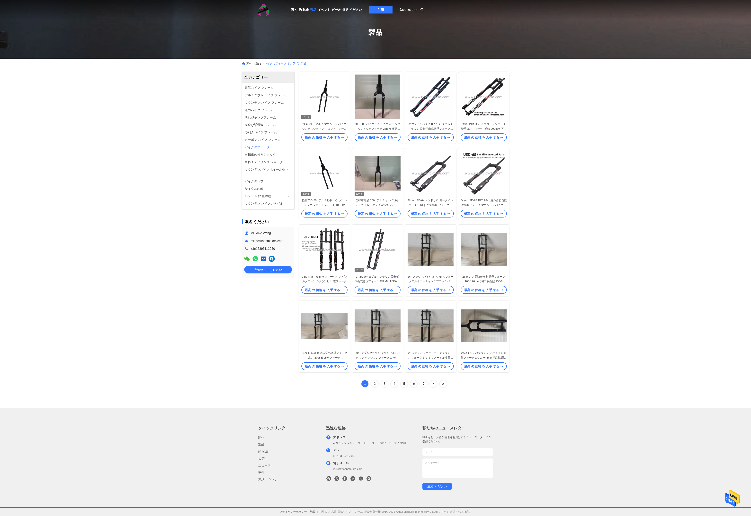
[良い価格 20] (431, 325)
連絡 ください (352, 9)
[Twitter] (337, 479)
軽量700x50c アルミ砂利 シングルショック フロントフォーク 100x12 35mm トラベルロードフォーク (324, 205)
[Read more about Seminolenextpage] (433, 383)
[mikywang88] (271, 258)
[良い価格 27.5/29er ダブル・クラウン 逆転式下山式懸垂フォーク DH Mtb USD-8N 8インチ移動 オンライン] (378, 249)
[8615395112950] (361, 479)
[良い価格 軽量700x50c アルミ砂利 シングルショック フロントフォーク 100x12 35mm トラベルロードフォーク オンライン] (324, 173)
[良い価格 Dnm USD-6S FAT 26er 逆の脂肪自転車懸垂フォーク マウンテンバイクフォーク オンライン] (484, 173)
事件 (261, 472)
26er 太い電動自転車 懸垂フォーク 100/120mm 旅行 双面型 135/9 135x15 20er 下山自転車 (483, 281)
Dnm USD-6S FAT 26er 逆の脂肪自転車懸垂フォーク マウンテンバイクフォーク (484, 205)
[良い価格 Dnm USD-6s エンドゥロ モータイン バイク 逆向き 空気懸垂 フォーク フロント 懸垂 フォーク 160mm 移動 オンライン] (431, 173)
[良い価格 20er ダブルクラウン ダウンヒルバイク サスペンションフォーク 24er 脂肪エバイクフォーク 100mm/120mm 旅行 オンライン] (378, 325)
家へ (294, 9)
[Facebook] (345, 479)
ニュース (264, 465)
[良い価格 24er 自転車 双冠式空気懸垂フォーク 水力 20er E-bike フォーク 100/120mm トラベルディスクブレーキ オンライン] (324, 325)
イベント (324, 9)
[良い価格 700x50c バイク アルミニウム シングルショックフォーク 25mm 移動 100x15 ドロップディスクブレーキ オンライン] (378, 96)
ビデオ (336, 9)
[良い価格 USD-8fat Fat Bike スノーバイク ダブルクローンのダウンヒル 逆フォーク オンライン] (324, 249)
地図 (312, 511)
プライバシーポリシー (293, 511)
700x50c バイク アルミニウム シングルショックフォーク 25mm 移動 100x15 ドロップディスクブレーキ (377, 128)
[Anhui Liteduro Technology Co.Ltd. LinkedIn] (353, 479)
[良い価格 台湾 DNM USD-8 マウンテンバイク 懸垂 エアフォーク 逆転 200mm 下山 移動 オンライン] (484, 96)
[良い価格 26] (431, 249)
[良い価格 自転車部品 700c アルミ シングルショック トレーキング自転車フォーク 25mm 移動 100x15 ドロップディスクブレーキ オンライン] (378, 173)
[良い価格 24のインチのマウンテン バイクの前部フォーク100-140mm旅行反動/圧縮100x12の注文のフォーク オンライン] (484, 325)
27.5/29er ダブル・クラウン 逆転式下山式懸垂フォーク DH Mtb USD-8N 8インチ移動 (377, 281)
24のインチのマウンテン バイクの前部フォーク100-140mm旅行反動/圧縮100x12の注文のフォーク (484, 357)
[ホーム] (263, 10)
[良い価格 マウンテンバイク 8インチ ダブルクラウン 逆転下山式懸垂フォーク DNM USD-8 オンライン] (431, 96)
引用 (381, 9)
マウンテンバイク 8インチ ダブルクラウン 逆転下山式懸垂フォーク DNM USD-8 (431, 128)
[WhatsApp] (255, 258)
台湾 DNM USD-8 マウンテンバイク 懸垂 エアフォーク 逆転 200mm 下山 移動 (483, 128)
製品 (313, 9)
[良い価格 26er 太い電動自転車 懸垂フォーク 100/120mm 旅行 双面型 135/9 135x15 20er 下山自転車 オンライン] (484, 249)
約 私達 (304, 9)
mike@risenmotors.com (267, 241)
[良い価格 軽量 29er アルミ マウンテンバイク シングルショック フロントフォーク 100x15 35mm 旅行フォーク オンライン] (324, 96)
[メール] (263, 258)
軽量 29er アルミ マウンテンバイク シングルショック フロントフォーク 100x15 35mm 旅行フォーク (324, 128)
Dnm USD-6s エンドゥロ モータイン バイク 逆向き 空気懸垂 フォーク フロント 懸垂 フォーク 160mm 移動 (430, 205)
